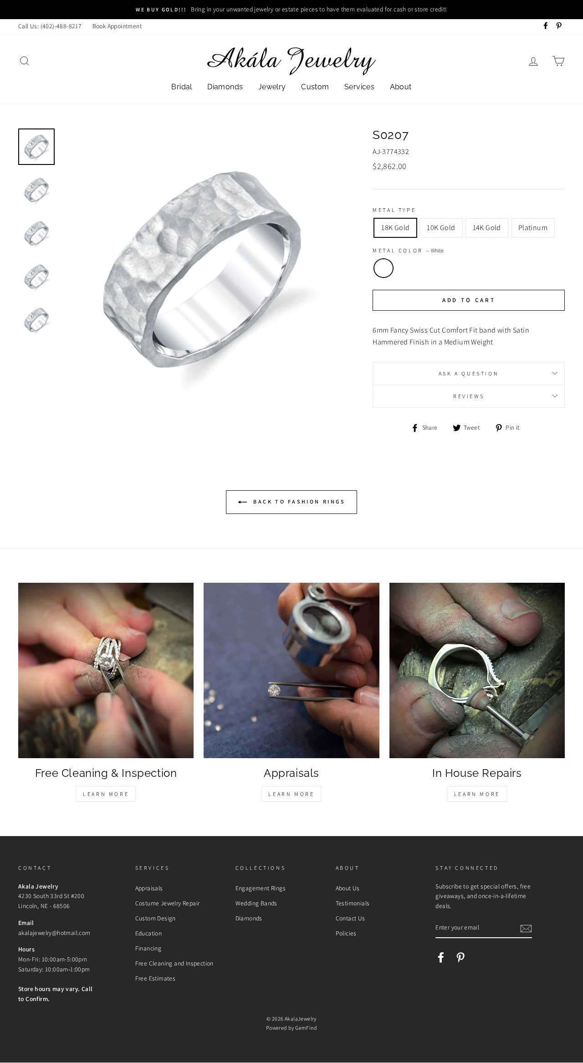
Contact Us (350, 918)
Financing (148, 948)
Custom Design (155, 918)
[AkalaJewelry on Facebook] (440, 957)
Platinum (532, 227)
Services (359, 86)
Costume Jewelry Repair (167, 903)
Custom (315, 86)
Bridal (181, 86)
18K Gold (395, 227)
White (383, 268)
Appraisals (149, 888)
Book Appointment (117, 26)
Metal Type (394, 209)
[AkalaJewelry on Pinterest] (460, 957)
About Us (348, 888)
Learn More (106, 794)
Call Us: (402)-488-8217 (50, 26)
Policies (346, 933)
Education (148, 933)
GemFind (306, 1027)
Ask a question (469, 373)
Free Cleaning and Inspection (174, 963)
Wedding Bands (256, 903)
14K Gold (487, 227)
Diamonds (225, 86)
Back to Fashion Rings (298, 501)
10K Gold (441, 227)
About (401, 86)
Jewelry (272, 86)
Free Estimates (155, 978)
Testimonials (353, 903)
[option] (291, 10)
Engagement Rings (260, 888)
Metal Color (408, 250)
